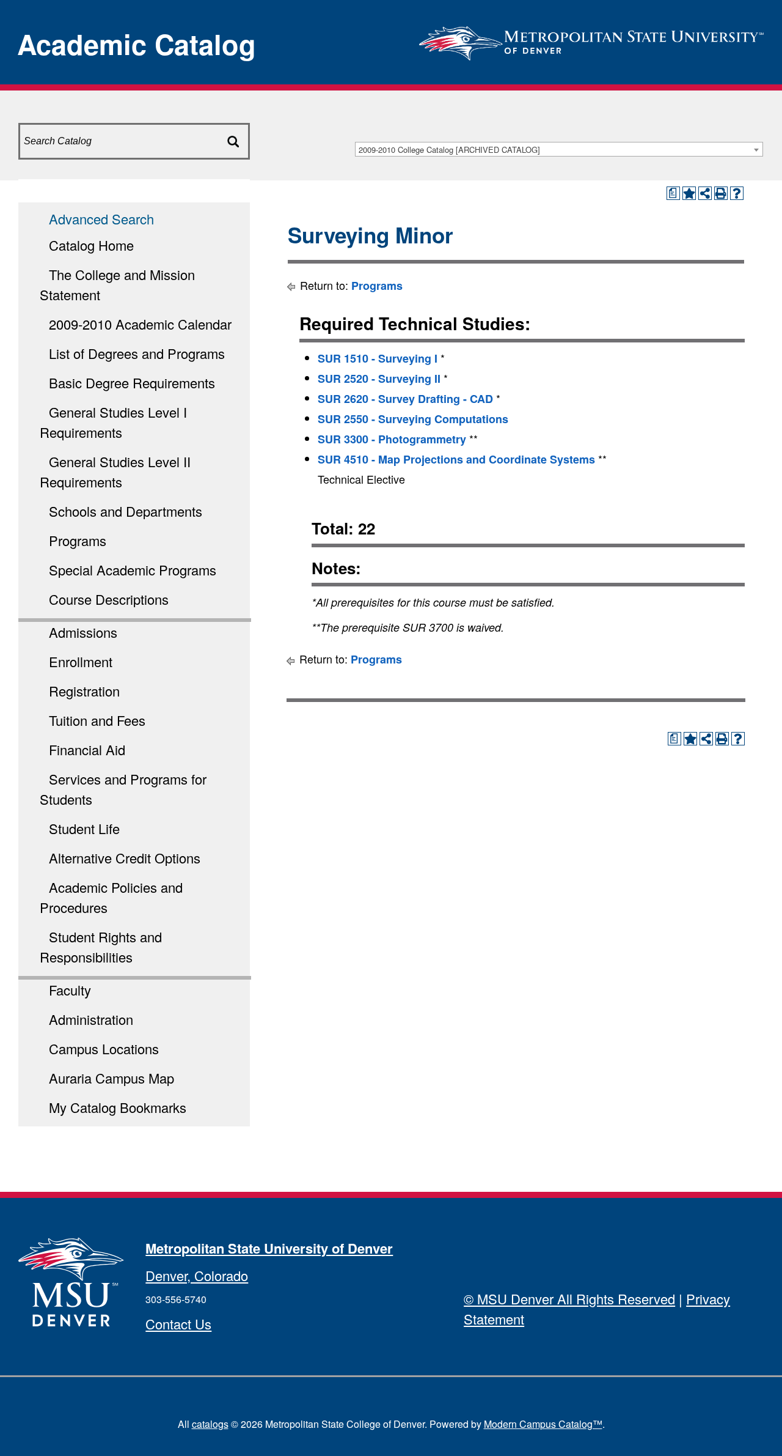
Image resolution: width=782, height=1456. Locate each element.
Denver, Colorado (196, 1275)
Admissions (83, 632)
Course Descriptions (109, 598)
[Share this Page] (705, 193)
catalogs (210, 1424)
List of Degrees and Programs (137, 353)
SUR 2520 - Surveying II (379, 378)
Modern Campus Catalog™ (543, 1424)
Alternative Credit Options (124, 857)
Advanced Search (101, 218)
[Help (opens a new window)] (737, 193)
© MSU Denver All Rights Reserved (569, 1298)
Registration (84, 690)
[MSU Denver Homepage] (591, 39)
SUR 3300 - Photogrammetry (392, 439)
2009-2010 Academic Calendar (140, 323)
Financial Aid (87, 749)
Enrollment (80, 661)
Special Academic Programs (132, 569)
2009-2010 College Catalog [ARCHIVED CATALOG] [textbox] (449, 149)
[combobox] (559, 149)
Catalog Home (91, 244)
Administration (91, 1019)
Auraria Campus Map (111, 1077)
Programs (77, 540)
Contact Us (178, 1323)
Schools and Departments (125, 510)
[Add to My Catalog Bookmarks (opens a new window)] (689, 193)
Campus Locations (104, 1048)
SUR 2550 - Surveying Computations (413, 419)
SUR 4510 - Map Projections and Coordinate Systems (456, 459)
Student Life (84, 828)
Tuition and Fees (97, 720)
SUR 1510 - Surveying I (377, 358)
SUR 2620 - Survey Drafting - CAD (405, 399)
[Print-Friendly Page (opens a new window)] (721, 193)
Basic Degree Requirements (132, 382)
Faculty (70, 989)
